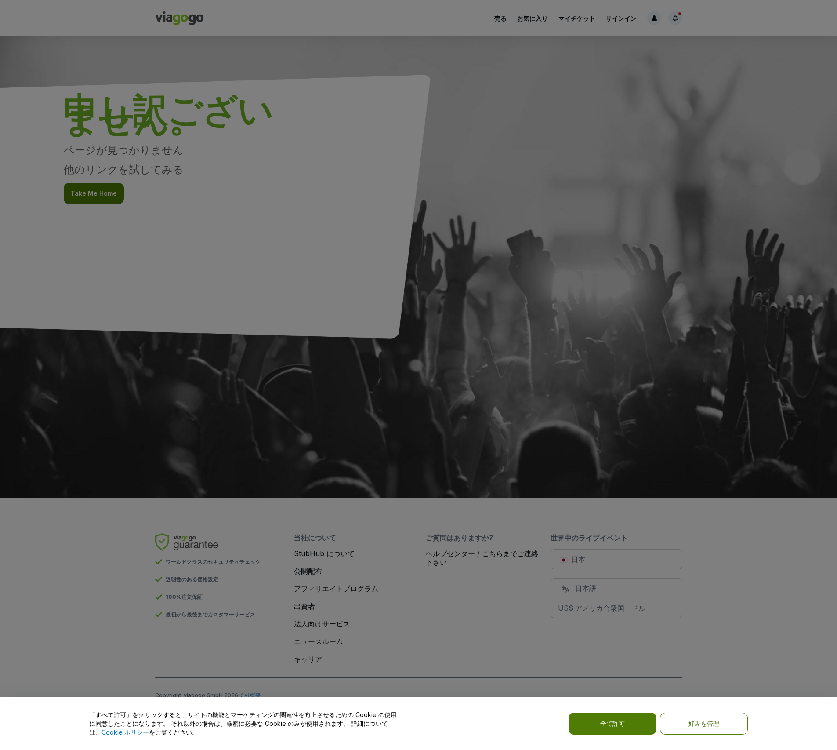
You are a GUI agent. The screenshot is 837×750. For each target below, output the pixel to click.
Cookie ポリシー (125, 732)
